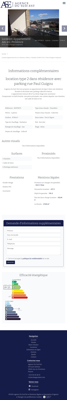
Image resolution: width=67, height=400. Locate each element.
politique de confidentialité (32, 259)
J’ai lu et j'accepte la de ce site (28, 259)
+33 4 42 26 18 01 (34, 375)
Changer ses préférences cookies (30, 397)
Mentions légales (35, 394)
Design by (48, 397)
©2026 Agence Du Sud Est (18, 394)
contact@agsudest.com (36, 377)
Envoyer (10, 262)
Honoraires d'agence (51, 394)
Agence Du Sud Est (35, 364)
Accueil (4, 54)
